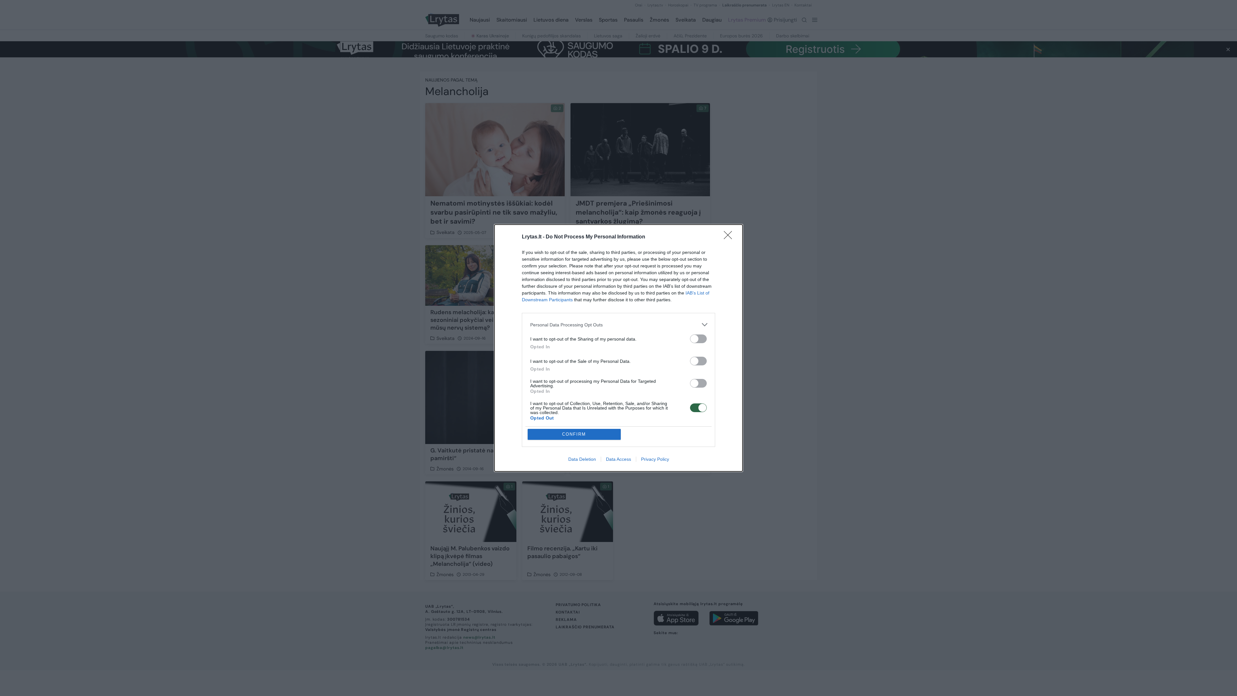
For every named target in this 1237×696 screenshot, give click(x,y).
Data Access (618, 459)
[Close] (730, 237)
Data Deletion (582, 459)
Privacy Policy (655, 459)
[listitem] (618, 324)
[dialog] (618, 348)
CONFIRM (574, 434)
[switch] (698, 338)
